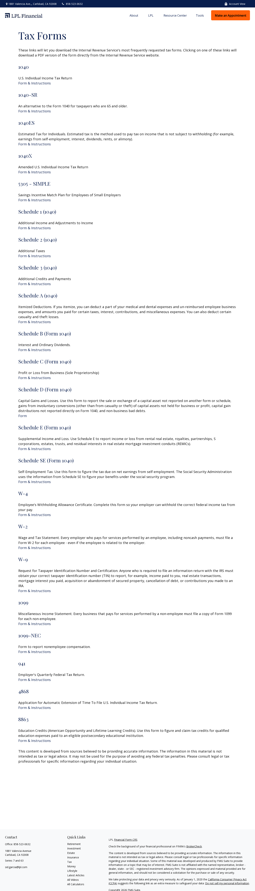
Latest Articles (75, 875)
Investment (74, 848)
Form (22, 416)
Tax (69, 862)
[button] (134, 15)
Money (71, 866)
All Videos (73, 879)
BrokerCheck (194, 846)
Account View (237, 4)
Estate (71, 853)
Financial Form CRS (125, 839)
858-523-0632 (74, 4)
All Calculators (75, 884)
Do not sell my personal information (227, 883)
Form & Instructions (34, 83)
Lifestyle (72, 871)
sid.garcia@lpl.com (16, 867)
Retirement (74, 844)
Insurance (73, 857)
